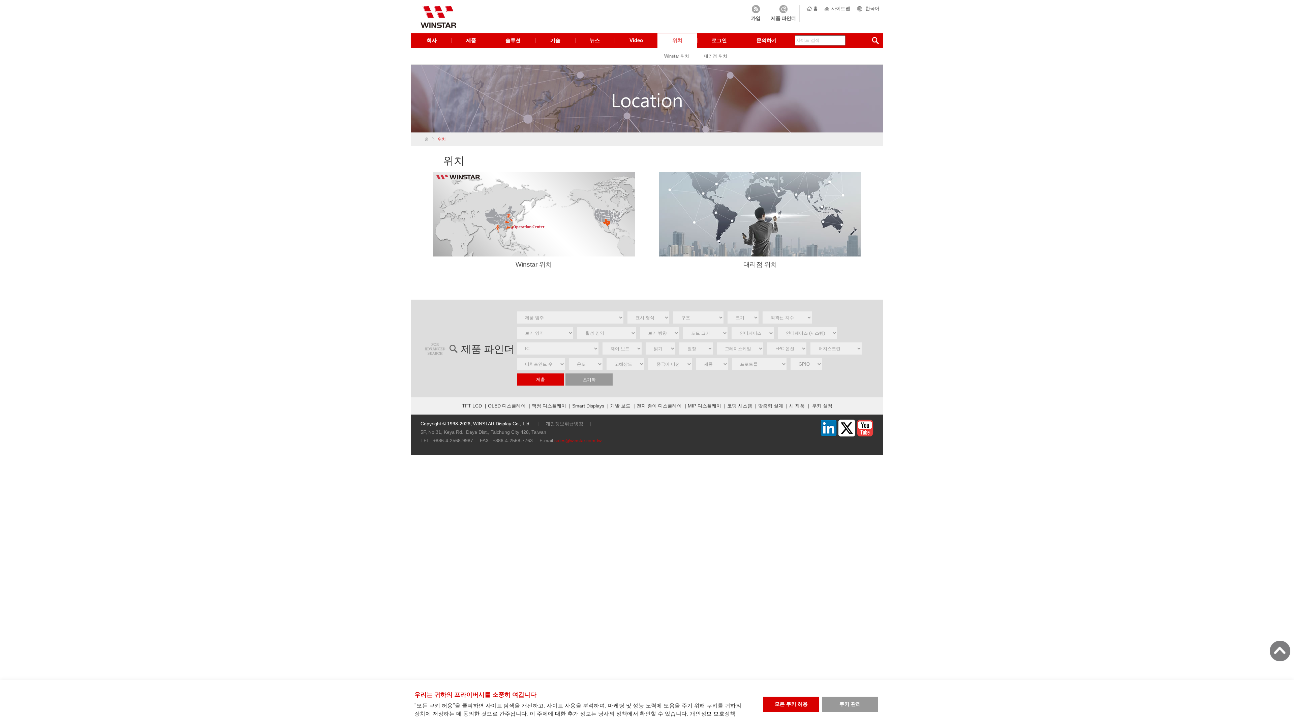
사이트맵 (840, 8)
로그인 (719, 40)
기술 (555, 40)
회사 (432, 40)
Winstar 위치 (676, 56)
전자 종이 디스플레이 (659, 405)
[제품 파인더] (783, 13)
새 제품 (797, 405)
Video (636, 40)
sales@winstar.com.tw (578, 440)
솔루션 (513, 40)
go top (1280, 651)
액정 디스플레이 (549, 405)
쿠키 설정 (822, 405)
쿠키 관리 (850, 704)
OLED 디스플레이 (507, 405)
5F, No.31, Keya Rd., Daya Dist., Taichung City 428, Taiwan (483, 432)
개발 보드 (620, 405)
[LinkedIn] (828, 434)
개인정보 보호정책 (713, 714)
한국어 (872, 8)
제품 (471, 40)
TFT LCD (472, 405)
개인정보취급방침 (564, 423)
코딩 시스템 (739, 405)
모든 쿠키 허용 (791, 704)
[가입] (756, 13)
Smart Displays (588, 405)
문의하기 (767, 40)
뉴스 (595, 40)
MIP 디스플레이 (704, 405)
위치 (677, 40)
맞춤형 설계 (770, 405)
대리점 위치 (715, 56)
